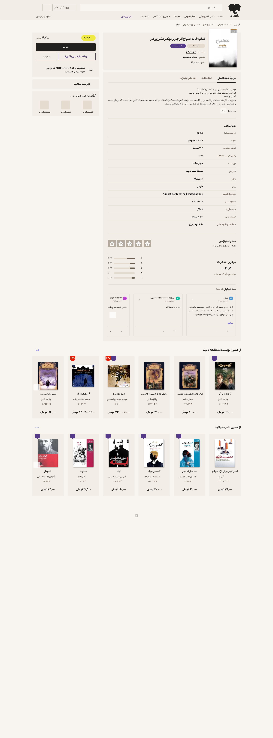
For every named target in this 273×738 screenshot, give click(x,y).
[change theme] (36, 7)
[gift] (125, 63)
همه (37, 350)
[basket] (46, 7)
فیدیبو (237, 24)
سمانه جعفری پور (189, 57)
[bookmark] (118, 63)
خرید (65, 47)
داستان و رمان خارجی (191, 24)
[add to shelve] (87, 105)
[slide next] (112, 315)
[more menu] (110, 63)
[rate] (147, 243)
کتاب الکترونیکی (224, 24)
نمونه (46, 56)
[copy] (39, 70)
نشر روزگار (195, 62)
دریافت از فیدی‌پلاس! (76, 56)
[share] (133, 63)
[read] (44, 105)
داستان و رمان (208, 24)
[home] (234, 10)
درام (178, 24)
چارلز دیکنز (191, 51)
